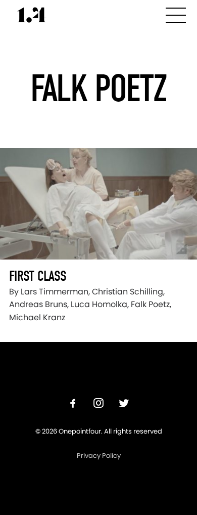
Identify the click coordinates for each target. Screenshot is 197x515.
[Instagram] (98, 404)
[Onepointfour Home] (31, 15)
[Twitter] (123, 404)
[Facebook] (73, 404)
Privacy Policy (99, 455)
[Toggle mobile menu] (176, 13)
